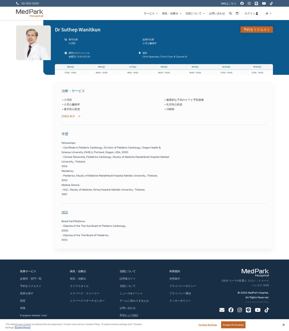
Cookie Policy (22, 327)
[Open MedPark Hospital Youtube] (258, 310)
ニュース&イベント (131, 293)
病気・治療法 (78, 278)
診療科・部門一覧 (30, 278)
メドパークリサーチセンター (87, 300)
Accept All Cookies (233, 324)
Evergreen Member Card (33, 315)
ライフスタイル (79, 286)
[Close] (283, 324)
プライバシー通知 (180, 293)
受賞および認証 (129, 315)
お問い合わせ (128, 308)
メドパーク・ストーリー (84, 293)
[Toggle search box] (230, 13)
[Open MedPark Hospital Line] (248, 310)
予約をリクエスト (256, 29)
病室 (22, 300)
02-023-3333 (30, 3)
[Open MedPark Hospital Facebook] (230, 310)
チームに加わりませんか (134, 300)
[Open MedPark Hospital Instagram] (239, 310)
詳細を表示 (68, 116)
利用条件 (174, 278)
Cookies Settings (208, 324)
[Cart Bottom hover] (237, 13)
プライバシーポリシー (182, 286)
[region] (144, 325)
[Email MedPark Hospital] (221, 310)
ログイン (250, 13)
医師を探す (26, 293)
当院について (128, 286)
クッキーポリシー (180, 300)
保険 (22, 308)
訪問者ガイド (128, 278)
